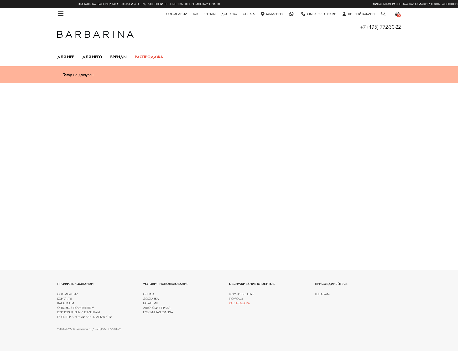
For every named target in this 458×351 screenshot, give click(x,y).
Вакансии (65, 303)
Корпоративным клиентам (78, 312)
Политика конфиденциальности (84, 317)
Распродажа (149, 57)
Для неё (65, 57)
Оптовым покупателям (75, 307)
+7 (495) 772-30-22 (380, 27)
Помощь (236, 298)
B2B (195, 14)
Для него (92, 57)
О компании (67, 294)
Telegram (322, 294)
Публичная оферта (158, 312)
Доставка (151, 298)
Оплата (149, 294)
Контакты (64, 298)
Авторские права (157, 307)
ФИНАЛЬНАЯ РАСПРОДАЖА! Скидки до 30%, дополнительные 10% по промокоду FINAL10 (141, 4)
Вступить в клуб (241, 294)
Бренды (118, 57)
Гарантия (150, 303)
